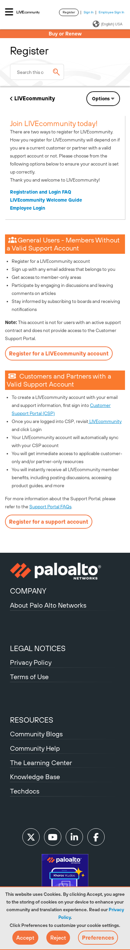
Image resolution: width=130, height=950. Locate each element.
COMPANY (28, 591)
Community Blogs (36, 734)
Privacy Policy (31, 662)
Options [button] (101, 98)
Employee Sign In (111, 12)
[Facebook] (96, 837)
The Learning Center (41, 762)
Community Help (35, 748)
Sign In (89, 12)
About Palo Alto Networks (48, 605)
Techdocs (24, 791)
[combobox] (37, 72)
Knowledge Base (35, 776)
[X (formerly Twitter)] (31, 837)
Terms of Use (29, 676)
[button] (25, 938)
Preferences (98, 938)
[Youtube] (52, 837)
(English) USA (111, 24)
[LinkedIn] (74, 837)
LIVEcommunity (34, 98)
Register (69, 12)
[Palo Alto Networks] (65, 571)
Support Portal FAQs (50, 506)
